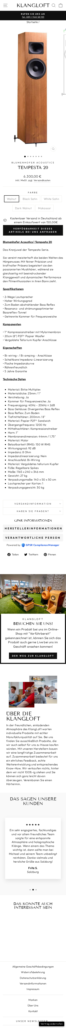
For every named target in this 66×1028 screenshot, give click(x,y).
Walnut (11, 199)
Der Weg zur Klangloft (33, 655)
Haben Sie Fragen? (33, 511)
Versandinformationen (33, 983)
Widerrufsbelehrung (33, 972)
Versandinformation (33, 503)
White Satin (51, 199)
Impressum (33, 989)
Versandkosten (42, 180)
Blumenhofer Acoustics (33, 162)
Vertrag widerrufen (52, 1023)
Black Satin (30, 199)
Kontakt (33, 1011)
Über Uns (33, 1005)
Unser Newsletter (32, 1021)
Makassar (44, 208)
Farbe (33, 192)
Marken (32, 999)
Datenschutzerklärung (33, 978)
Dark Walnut (23, 208)
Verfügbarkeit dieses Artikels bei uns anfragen (33, 230)
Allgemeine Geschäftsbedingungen (33, 966)
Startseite (32, 22)
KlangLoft (33, 5)
